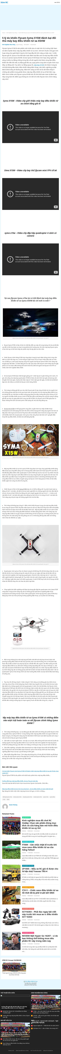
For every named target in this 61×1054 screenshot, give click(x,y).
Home (3, 32)
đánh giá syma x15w (7, 797)
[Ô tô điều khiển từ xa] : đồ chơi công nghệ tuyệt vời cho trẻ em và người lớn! (16, 1039)
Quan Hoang (19, 44)
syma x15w (45, 797)
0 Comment (33, 44)
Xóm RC (4, 2)
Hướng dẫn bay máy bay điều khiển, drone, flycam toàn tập (20, 781)
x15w (4, 799)
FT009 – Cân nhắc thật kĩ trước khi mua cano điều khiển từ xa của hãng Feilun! (39, 847)
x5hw (8, 799)
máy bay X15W (39, 65)
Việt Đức (24, 831)
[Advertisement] (30, 17)
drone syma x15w (17, 797)
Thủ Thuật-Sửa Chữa (8, 993)
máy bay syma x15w (27, 797)
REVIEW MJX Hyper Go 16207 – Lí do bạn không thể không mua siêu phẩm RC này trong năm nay (40, 938)
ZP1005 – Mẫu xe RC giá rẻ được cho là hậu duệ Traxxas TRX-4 (40, 870)
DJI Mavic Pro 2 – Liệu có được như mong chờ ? (45, 1028)
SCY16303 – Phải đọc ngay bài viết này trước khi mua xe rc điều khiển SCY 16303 (40, 914)
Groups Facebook (48, 1050)
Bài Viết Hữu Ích (26, 817)
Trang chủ (11, 1050)
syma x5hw (52, 797)
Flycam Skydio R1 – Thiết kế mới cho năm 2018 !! (46, 1025)
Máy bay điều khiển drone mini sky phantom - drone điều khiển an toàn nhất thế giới (27, 789)
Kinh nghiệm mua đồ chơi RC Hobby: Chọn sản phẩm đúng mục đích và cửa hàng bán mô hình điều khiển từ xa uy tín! (40, 824)
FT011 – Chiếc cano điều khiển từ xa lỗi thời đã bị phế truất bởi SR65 (40, 891)
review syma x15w (38, 797)
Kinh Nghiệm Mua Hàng (11, 32)
